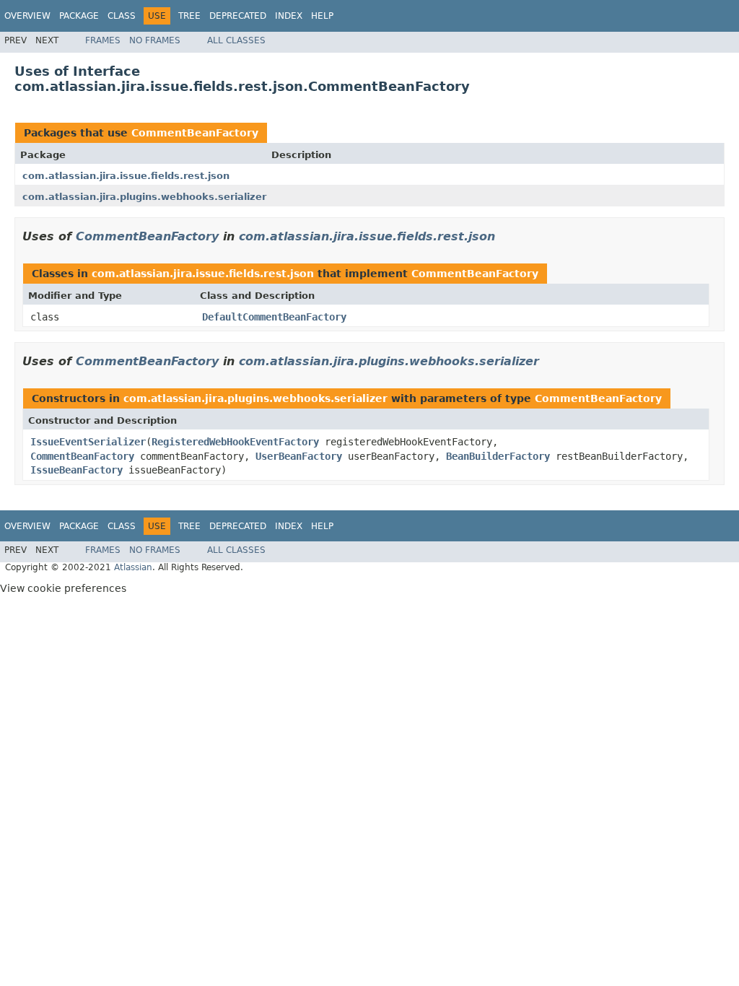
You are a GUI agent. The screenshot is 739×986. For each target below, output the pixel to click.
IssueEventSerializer (88, 442)
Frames (103, 40)
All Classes (236, 40)
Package (79, 16)
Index (288, 16)
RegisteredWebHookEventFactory (235, 442)
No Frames (154, 40)
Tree (189, 16)
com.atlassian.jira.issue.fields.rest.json (125, 175)
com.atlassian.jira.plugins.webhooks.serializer (144, 196)
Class (122, 16)
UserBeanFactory (298, 456)
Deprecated (237, 16)
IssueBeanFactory (76, 470)
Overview (27, 16)
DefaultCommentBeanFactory (274, 317)
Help (322, 16)
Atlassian (133, 567)
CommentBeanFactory (194, 133)
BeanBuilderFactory (498, 456)
